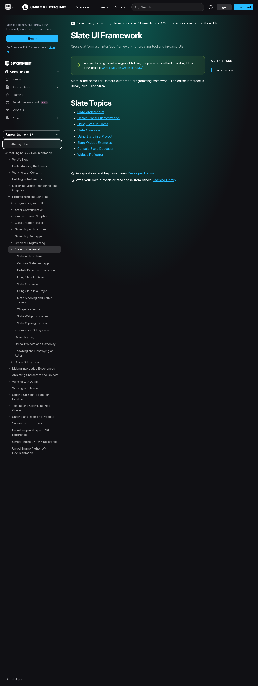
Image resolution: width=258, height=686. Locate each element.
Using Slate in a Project (33, 291)
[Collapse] (9, 196)
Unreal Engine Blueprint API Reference (30, 432)
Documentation (102, 23)
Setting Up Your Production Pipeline (31, 397)
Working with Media (25, 388)
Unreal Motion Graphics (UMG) (122, 67)
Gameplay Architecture (30, 229)
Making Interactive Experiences (33, 368)
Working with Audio (25, 381)
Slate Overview (27, 284)
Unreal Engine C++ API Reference (35, 441)
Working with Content (27, 172)
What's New (20, 159)
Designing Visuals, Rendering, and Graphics (35, 188)
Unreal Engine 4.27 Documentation (28, 153)
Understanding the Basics (29, 166)
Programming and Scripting (30, 196)
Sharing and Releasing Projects (33, 416)
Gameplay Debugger (29, 236)
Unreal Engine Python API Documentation (29, 451)
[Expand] (9, 159)
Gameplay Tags (25, 337)
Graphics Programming (30, 243)
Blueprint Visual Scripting (31, 216)
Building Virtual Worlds (27, 179)
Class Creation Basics (29, 222)
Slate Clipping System (32, 323)
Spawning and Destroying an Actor (34, 353)
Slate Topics (223, 70)
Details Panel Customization (36, 270)
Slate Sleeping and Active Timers (34, 300)
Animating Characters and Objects (35, 375)
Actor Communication (29, 210)
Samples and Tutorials (27, 423)
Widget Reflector (29, 309)
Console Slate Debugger (34, 263)
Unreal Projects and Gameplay (35, 344)
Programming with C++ (30, 203)
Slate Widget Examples (32, 316)
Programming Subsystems (32, 330)
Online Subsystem (27, 362)
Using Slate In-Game (31, 277)
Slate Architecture (29, 256)
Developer (84, 23)
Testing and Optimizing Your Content (31, 408)
